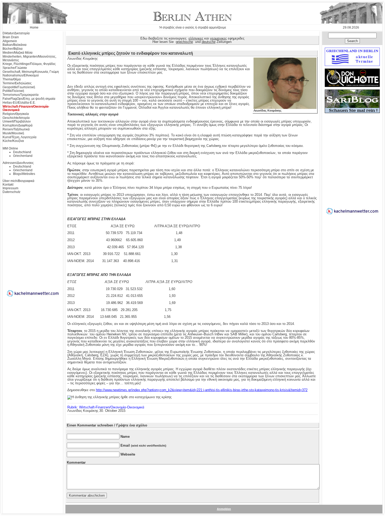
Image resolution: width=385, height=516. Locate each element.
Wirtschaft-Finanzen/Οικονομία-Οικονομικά (26, 108)
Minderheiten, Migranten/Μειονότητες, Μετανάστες (29, 58)
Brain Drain (11, 37)
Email (143, 445)
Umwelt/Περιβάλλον (17, 121)
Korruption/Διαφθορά (17, 125)
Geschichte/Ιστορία (16, 118)
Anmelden (224, 509)
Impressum (10, 188)
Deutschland (22, 152)
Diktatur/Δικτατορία (16, 33)
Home (34, 27)
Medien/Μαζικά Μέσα (17, 52)
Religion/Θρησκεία (16, 114)
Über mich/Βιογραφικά (18, 181)
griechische (184, 42)
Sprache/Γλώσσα (15, 68)
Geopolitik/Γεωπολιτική (19, 87)
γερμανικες (218, 38)
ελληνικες (196, 38)
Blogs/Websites (24, 174)
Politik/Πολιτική (13, 91)
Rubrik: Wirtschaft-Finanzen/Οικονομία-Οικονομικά (105, 407)
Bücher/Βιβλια (13, 49)
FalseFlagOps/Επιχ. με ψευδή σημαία (29, 99)
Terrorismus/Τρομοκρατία (20, 95)
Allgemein (10, 41)
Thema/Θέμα (12, 79)
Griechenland (22, 156)
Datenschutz (11, 192)
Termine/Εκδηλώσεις (17, 83)
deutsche (209, 42)
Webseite (127, 454)
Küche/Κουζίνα (13, 141)
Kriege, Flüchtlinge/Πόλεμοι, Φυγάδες (29, 64)
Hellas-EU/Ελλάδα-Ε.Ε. (19, 102)
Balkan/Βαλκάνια (14, 45)
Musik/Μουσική (13, 133)
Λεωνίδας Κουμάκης (268, 110)
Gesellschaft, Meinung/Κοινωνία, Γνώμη (31, 72)
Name (125, 437)
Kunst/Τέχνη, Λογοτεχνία (19, 137)
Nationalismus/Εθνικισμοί (21, 75)
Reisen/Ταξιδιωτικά (16, 129)
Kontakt (8, 184)
